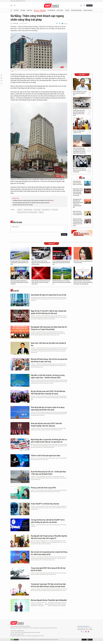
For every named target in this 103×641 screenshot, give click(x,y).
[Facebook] (57, 23)
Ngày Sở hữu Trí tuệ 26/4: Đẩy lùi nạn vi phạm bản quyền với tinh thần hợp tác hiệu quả (78, 192)
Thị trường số (51, 10)
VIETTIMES (51, 5)
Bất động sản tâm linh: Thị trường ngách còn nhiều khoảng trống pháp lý (62, 282)
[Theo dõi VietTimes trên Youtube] (86, 631)
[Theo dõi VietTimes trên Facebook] (81, 631)
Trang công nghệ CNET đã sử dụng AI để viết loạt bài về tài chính (48, 569)
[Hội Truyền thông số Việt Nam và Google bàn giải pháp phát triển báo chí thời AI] (20, 273)
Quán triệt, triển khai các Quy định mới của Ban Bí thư (77, 213)
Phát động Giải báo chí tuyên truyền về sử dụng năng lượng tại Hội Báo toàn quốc (47, 408)
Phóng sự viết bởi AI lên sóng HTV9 (43, 487)
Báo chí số (15, 291)
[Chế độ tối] (84, 5)
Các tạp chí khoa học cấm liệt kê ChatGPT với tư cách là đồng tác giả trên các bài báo (48, 521)
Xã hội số (16, 10)
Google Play (89, 639)
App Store (84, 639)
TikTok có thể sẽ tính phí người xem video (45, 455)
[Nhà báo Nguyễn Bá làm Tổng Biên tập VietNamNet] (20, 605)
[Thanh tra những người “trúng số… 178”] (82, 123)
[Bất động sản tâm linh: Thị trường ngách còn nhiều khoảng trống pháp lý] (62, 273)
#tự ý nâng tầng (37, 209)
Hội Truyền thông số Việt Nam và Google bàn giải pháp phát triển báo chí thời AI (19, 282)
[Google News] (64, 23)
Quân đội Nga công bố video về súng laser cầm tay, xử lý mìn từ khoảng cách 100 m (41, 282)
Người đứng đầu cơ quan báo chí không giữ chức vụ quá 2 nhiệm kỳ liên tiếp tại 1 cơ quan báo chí (49, 440)
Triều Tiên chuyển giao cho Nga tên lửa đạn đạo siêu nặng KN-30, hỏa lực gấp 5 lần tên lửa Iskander (79, 151)
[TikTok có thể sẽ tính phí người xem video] (20, 460)
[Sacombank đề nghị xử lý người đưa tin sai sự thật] (87, 183)
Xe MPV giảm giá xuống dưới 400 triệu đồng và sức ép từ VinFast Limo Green (79, 113)
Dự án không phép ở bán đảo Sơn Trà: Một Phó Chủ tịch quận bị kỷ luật (30, 202)
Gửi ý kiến (64, 234)
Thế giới (67, 10)
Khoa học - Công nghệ (40, 10)
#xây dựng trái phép (28, 209)
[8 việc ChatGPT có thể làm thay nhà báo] (20, 508)
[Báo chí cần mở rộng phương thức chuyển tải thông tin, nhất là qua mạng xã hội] (20, 557)
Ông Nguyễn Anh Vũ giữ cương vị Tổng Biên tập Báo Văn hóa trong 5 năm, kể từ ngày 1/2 (49, 537)
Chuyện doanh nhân (76, 10)
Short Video (60, 10)
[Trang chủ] (11, 10)
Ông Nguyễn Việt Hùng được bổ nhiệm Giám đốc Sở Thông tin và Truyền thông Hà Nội (78, 203)
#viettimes (41, 212)
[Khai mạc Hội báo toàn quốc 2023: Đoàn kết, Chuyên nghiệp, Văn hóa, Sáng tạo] (20, 428)
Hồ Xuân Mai (15, 23)
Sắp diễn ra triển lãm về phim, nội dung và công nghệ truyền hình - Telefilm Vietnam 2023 (48, 376)
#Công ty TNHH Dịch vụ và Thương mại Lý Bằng (27, 212)
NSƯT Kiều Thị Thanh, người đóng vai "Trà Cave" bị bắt (83, 261)
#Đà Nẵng (20, 209)
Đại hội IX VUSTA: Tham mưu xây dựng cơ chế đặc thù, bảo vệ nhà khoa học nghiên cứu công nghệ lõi (83, 282)
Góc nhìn (22, 10)
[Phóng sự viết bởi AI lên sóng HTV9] (20, 492)
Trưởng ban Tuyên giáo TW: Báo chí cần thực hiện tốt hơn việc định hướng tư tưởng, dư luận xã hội (48, 585)
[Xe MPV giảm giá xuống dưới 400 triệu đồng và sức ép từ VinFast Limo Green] (82, 103)
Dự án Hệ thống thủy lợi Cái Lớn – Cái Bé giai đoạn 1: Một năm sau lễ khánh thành (48, 472)
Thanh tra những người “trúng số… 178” (79, 131)
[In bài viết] (59, 23)
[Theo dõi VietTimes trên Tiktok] (88, 631)
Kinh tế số (29, 10)
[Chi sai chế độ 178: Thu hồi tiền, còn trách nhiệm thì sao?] (82, 84)
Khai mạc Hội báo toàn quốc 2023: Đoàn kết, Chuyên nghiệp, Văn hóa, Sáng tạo (46, 424)
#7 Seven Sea (55, 209)
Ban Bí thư (32, 446)
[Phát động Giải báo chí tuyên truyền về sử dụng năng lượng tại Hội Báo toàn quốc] (20, 412)
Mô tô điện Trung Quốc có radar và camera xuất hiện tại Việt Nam (79, 170)
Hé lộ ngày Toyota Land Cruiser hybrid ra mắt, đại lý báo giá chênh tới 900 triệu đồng (41, 262)
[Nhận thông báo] (81, 5)
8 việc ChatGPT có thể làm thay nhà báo (45, 504)
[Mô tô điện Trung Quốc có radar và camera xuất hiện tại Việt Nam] (82, 161)
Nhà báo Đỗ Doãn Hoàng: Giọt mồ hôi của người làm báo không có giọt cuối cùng (78, 222)
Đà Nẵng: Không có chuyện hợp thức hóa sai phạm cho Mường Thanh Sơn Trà (32, 200)
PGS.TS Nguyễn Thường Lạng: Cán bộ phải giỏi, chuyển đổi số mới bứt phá (61, 262)
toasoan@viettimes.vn (85, 626)
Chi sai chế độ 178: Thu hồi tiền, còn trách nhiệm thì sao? (79, 93)
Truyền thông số (87, 10)
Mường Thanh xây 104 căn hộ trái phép (23, 204)
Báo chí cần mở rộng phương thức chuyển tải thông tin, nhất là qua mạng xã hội (49, 553)
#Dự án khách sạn (46, 209)
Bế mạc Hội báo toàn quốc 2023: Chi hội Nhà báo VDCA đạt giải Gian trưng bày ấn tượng (48, 392)
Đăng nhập (89, 5)
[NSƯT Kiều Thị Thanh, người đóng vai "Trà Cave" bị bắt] (83, 253)
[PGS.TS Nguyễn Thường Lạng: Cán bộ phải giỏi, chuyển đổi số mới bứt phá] (62, 253)
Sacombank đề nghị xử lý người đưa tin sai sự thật (77, 183)
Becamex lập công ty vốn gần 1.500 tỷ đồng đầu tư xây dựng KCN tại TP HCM (19, 262)
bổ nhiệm (46, 603)
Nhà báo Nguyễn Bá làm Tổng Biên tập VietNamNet (49, 600)
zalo (83, 631)
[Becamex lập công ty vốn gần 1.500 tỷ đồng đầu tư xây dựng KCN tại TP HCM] (20, 253)
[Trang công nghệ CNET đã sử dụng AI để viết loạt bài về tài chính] (20, 573)
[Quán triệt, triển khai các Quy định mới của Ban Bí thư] (87, 213)
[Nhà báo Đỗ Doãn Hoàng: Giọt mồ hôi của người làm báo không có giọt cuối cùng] (87, 221)
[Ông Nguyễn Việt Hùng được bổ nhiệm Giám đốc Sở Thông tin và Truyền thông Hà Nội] (87, 201)
